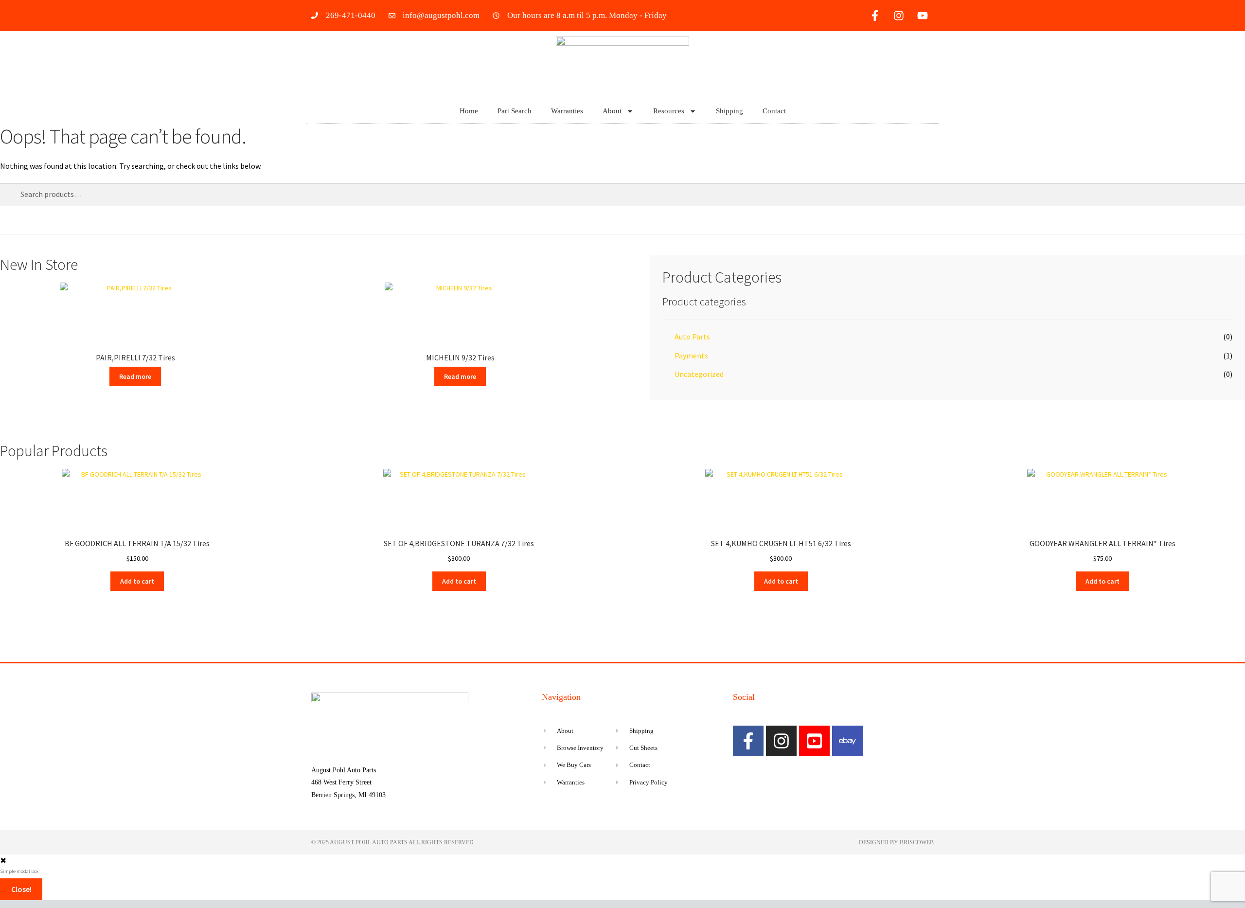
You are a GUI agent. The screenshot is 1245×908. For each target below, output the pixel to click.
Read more (135, 376)
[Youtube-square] (814, 741)
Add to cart (137, 581)
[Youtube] (922, 15)
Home (469, 111)
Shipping (729, 111)
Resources (668, 111)
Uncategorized (699, 374)
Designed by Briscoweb (896, 842)
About (612, 111)
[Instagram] (898, 15)
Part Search (515, 111)
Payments (691, 355)
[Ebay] (847, 741)
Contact (774, 111)
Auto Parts (692, 336)
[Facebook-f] (875, 15)
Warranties (567, 111)
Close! (21, 889)
